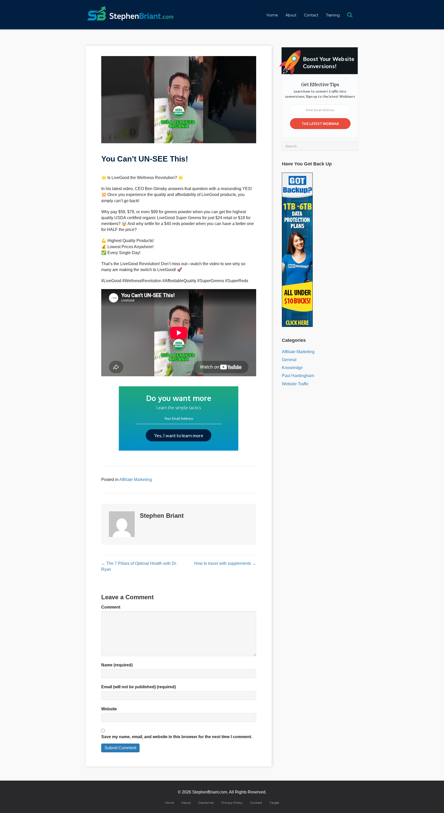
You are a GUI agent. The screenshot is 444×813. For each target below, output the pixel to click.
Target (274, 803)
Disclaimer (206, 803)
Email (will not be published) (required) (138, 687)
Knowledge (292, 367)
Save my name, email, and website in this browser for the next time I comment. (176, 737)
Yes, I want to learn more (178, 435)
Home (272, 15)
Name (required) (117, 665)
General (289, 360)
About (291, 15)
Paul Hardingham (298, 375)
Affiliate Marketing (135, 479)
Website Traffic (295, 384)
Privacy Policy (232, 803)
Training (333, 15)
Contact (311, 15)
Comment (110, 607)
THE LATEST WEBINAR (320, 123)
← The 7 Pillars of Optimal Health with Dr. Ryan (139, 566)
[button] (351, 15)
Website (109, 709)
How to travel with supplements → (225, 563)
